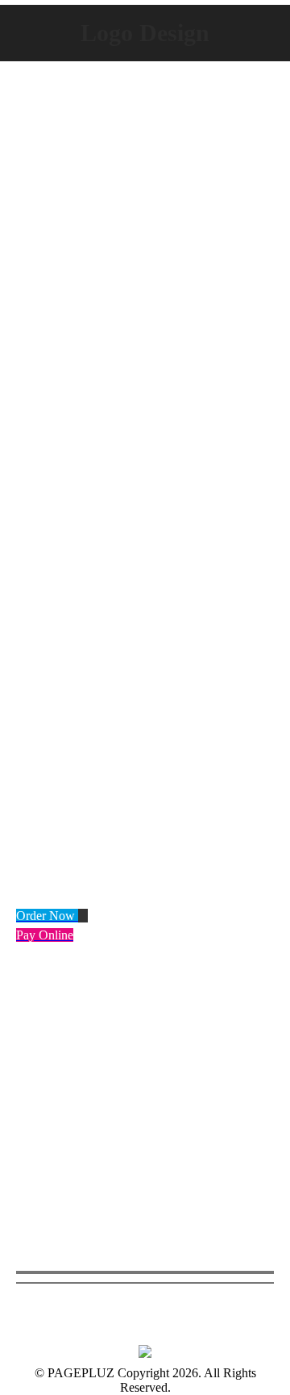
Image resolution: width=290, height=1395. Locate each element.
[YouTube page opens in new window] (52, 1124)
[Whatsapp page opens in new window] (100, 1124)
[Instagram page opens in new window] (76, 1124)
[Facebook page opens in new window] (28, 1124)
